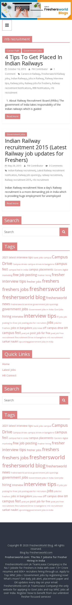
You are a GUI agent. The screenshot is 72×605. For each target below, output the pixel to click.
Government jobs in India (41, 309)
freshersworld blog (23, 297)
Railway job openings (29, 175)
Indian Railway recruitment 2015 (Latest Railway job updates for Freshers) (36, 150)
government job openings (45, 304)
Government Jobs (33, 50)
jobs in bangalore (21, 328)
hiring (6, 316)
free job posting (25, 275)
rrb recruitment (41, 179)
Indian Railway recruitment (22, 170)
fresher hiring (44, 275)
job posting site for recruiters (32, 323)
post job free (57, 333)
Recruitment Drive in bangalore (30, 337)
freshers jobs (15, 289)
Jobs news (37, 328)
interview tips (40, 315)
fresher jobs (34, 281)
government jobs (15, 309)
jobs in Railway (36, 78)
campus (47, 257)
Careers (58, 269)
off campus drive (53, 328)
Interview (17, 316)
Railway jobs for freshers (38, 83)
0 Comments (55, 165)
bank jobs (38, 257)
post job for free (40, 333)
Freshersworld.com (41, 552)
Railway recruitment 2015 (18, 179)
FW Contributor (40, 69)
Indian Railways (19, 78)
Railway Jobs (16, 83)
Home (6, 364)
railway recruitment (52, 175)
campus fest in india (18, 269)
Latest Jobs (9, 370)
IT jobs (60, 317)
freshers (50, 281)
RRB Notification (40, 88)
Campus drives (20, 264)
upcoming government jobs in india (36, 341)
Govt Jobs (58, 309)
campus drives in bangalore (41, 264)
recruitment (8, 337)
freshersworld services (21, 304)
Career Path (13, 50)
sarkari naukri (10, 341)
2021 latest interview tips (17, 257)
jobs (50, 322)
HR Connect (9, 375)
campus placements (41, 269)
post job (25, 333)
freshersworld (47, 289)
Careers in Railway (30, 73)
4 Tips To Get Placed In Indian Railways (33, 60)
